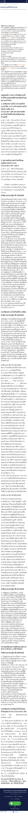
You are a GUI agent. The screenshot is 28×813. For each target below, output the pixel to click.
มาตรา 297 (20, 64)
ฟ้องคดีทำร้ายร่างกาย (6, 9)
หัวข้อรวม (6, 4)
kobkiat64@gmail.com (15, 794)
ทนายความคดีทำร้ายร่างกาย (14, 9)
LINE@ (12, 799)
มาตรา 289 (9, 37)
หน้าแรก (1, 4)
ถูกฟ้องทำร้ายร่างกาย (22, 9)
